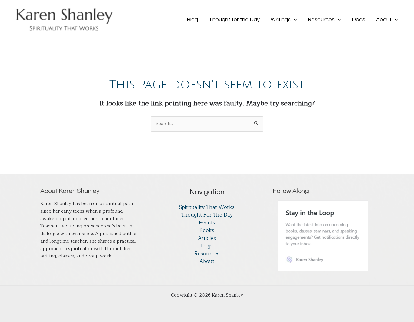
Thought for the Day (207, 215)
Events (207, 223)
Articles (207, 238)
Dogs (207, 246)
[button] (294, 19)
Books (206, 230)
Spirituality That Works (207, 207)
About (206, 261)
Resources (207, 254)
